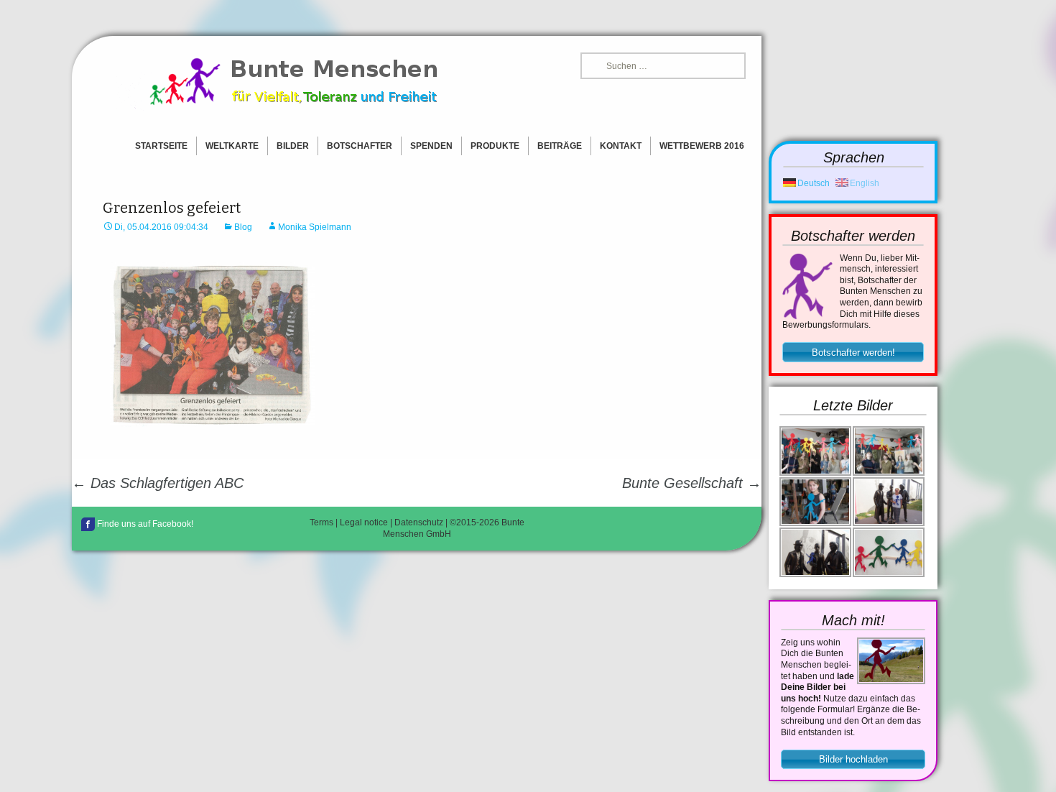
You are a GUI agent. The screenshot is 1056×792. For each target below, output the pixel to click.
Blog (243, 227)
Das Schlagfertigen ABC (158, 483)
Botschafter (359, 146)
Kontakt (621, 146)
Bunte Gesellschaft (691, 483)
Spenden (431, 146)
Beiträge (559, 146)
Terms (321, 522)
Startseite (161, 146)
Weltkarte (232, 146)
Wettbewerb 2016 (701, 146)
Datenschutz (418, 522)
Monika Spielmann (314, 227)
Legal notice (364, 522)
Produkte (495, 146)
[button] (853, 352)
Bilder (293, 146)
